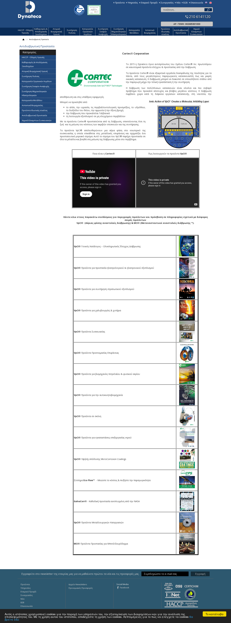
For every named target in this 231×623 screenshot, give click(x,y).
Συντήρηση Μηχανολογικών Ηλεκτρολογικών (118, 32)
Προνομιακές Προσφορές (81, 588)
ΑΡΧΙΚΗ (23, 39)
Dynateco (29, 10)
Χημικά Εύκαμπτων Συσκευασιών (196, 32)
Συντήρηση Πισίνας (72, 31)
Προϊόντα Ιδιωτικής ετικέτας (165, 32)
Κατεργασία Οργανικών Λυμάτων (87, 32)
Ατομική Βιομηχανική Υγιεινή (56, 32)
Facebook (124, 587)
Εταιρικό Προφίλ (149, 2)
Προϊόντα (120, 2)
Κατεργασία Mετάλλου (134, 31)
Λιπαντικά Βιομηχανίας (150, 31)
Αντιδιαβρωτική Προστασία (181, 31)
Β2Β (185, 2)
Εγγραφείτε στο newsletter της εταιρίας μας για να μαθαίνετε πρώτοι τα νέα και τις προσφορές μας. (80, 574)
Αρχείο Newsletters (78, 584)
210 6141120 (199, 17)
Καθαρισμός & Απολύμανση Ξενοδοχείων (40, 32)
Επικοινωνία (196, 2)
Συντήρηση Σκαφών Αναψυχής (103, 32)
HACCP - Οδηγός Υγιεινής (25, 31)
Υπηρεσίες (132, 2)
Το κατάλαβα (214, 614)
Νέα (178, 2)
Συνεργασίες (166, 2)
